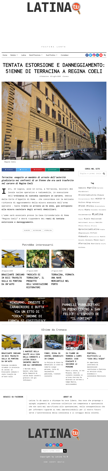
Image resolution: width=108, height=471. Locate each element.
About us (60, 462)
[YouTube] (101, 55)
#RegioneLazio (83, 233)
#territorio (95, 243)
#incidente (102, 210)
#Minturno (92, 222)
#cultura (81, 202)
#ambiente (82, 188)
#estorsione (37, 230)
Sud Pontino (50, 55)
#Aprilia (91, 187)
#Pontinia (87, 225)
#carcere (27, 230)
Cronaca (66, 76)
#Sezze (96, 240)
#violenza (81, 247)
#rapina (102, 229)
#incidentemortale (84, 214)
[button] (103, 173)
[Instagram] (94, 55)
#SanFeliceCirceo (94, 236)
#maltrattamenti (83, 222)
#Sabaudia (83, 236)
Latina (23, 55)
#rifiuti (93, 233)
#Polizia (81, 225)
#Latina (97, 214)
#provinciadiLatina (88, 229)
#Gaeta (87, 210)
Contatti (52, 462)
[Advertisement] (54, 30)
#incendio (94, 210)
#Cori (92, 199)
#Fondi (81, 206)
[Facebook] (87, 55)
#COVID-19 (100, 198)
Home (5, 55)
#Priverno (94, 225)
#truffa (103, 243)
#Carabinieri (83, 191)
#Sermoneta (89, 240)
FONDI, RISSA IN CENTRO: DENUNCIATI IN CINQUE (53, 356)
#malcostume (96, 219)
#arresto (100, 188)
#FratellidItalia (100, 206)
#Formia (90, 206)
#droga (88, 202)
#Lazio (87, 219)
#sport (102, 240)
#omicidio (99, 222)
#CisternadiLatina (87, 195)
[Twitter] (90, 55)
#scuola (81, 240)
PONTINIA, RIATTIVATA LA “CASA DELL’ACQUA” (96, 356)
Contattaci (64, 55)
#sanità (102, 236)
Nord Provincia (34, 55)
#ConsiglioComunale (84, 199)
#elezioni (96, 202)
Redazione (45, 76)
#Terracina (48, 230)
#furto (81, 210)
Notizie (13, 55)
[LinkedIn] (97, 55)
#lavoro (80, 218)
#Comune (100, 195)
